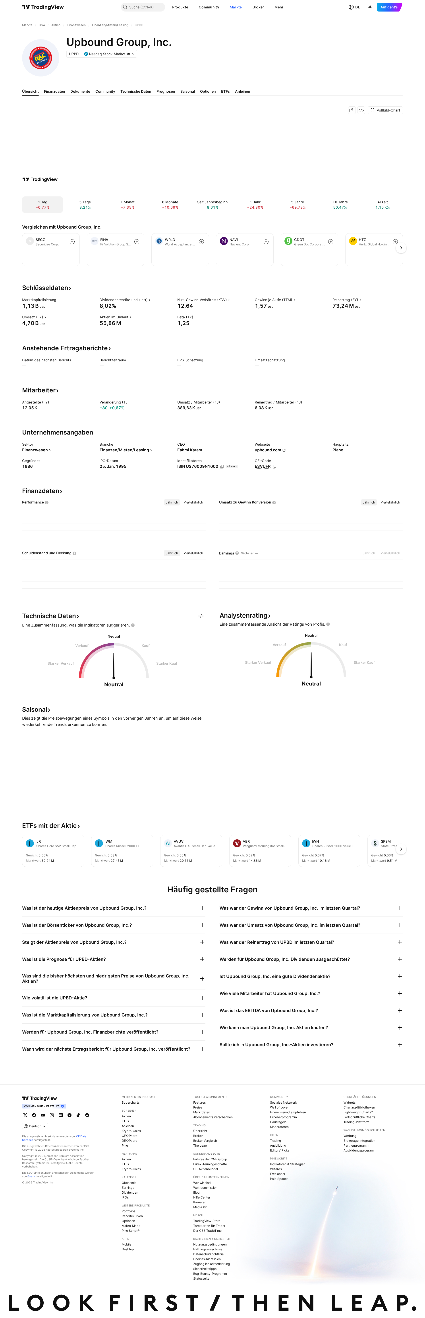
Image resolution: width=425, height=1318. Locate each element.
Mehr (278, 7)
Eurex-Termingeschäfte (210, 1164)
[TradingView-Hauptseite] (39, 1098)
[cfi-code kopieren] (274, 467)
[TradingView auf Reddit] (87, 1115)
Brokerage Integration (359, 1140)
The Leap (200, 1145)
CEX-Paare (129, 1136)
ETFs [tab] (225, 91)
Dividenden (130, 1192)
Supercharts (130, 1102)
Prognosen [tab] (165, 91)
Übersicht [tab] (30, 91)
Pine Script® (130, 1230)
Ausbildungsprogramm (360, 1150)
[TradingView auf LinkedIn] (61, 1115)
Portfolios (128, 1211)
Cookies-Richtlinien (207, 1259)
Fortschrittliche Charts (359, 1117)
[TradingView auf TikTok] (78, 1115)
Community (209, 7)
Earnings (128, 1187)
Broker (258, 7)
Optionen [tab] (208, 91)
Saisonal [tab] (187, 91)
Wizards (276, 1169)
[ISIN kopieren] (222, 467)
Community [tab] (105, 91)
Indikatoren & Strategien (287, 1164)
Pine (125, 1145)
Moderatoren (279, 1127)
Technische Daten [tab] (135, 91)
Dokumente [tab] (80, 91)
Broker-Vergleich (205, 1140)
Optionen (128, 1221)
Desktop (128, 1249)
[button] (191, 7)
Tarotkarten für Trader (209, 1226)
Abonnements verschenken (213, 1117)
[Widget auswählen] (361, 110)
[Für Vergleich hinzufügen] (72, 241)
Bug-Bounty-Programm (210, 1273)
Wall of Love (279, 1107)
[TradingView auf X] (25, 1115)
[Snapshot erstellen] (352, 110)
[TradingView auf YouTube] (43, 1115)
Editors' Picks (279, 1150)
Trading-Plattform (356, 1122)
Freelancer (277, 1174)
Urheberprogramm (283, 1117)
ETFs (125, 1121)
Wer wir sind (202, 1183)
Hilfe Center (201, 1197)
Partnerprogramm (356, 1145)
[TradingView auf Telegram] (69, 1115)
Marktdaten (201, 1112)
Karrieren (199, 1202)
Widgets (349, 1102)
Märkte (236, 7)
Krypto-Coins (131, 1131)
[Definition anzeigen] (59, 300)
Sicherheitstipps (204, 1269)
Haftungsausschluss (207, 1249)
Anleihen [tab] (242, 91)
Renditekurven (132, 1216)
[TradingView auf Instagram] (52, 1115)
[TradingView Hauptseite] (43, 7)
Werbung (350, 1136)
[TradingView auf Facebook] (34, 1115)
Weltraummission (205, 1187)
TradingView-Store (206, 1221)
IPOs (125, 1197)
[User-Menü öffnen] (369, 7)
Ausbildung (278, 1145)
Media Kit (200, 1207)
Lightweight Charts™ (358, 1112)
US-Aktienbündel (205, 1169)
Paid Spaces (279, 1179)
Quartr (31, 1176)
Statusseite (201, 1278)
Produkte (180, 7)
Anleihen (128, 1126)
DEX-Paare (129, 1140)
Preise (197, 1107)
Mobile (126, 1244)
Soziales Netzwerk (283, 1102)
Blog (196, 1192)
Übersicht (200, 1131)
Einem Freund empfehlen (288, 1112)
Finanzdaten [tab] (54, 91)
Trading (275, 1140)
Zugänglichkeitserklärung (211, 1264)
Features (199, 1102)
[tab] (172, 502)
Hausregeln (278, 1122)
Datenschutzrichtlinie (208, 1254)
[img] (128, 54)
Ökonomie (129, 1183)
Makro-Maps (131, 1226)
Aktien (126, 1116)
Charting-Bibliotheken (359, 1107)
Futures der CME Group (210, 1159)
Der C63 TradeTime (207, 1230)
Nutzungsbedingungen (210, 1244)
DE (357, 7)
